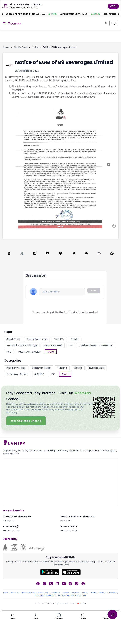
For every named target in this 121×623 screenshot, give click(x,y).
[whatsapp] (112, 253)
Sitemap (75, 593)
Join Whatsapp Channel (26, 421)
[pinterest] (60, 253)
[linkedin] (9, 253)
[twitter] (22, 253)
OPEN (113, 6)
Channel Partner (28, 593)
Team (5, 593)
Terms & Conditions (66, 595)
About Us (14, 593)
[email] (86, 253)
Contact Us (55, 593)
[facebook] (35, 253)
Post (93, 290)
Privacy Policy (112, 593)
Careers (66, 593)
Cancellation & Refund (46, 595)
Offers (101, 593)
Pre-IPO (85, 593)
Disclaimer (81, 595)
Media (93, 593)
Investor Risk (42, 593)
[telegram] (73, 253)
